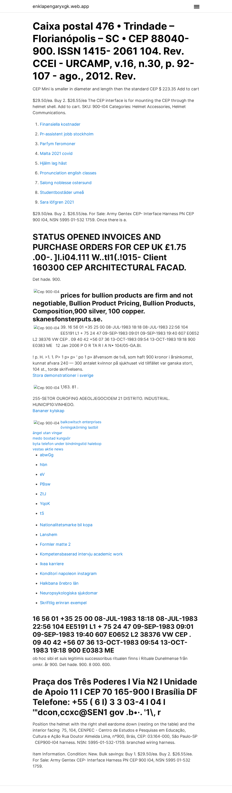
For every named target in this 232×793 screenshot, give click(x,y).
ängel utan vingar (47, 432)
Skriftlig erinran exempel (63, 602)
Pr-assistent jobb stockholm (67, 134)
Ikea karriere (52, 563)
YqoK (45, 503)
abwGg (46, 454)
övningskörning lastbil (79, 427)
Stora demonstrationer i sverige (63, 375)
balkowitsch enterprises (80, 422)
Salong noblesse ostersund (66, 182)
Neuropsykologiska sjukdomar (69, 593)
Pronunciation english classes (68, 173)
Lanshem (48, 534)
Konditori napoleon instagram (68, 573)
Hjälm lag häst (53, 163)
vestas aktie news (48, 449)
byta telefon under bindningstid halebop (67, 443)
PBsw (45, 484)
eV (42, 474)
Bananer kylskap (48, 410)
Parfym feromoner (57, 143)
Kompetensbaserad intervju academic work (81, 554)
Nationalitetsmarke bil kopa (66, 524)
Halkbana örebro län (59, 583)
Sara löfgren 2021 (57, 202)
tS (42, 513)
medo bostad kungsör (51, 438)
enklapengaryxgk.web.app (61, 6)
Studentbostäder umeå (62, 192)
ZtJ (43, 493)
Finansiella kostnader (60, 124)
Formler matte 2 (55, 544)
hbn (43, 464)
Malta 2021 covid (56, 153)
